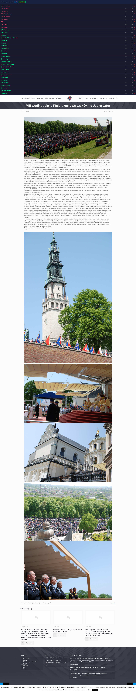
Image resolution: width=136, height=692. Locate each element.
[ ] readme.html (4, 48)
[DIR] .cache (4, 27)
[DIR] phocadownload (6, 14)
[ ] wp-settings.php (5, 85)
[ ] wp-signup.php (5, 88)
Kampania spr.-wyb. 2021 (29, 661)
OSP (24, 667)
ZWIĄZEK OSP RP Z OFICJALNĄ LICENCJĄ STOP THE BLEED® (67, 630)
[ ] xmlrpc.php (4, 93)
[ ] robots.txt (4, 51)
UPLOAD (22, 2)
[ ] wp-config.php (5, 69)
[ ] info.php (3, 43)
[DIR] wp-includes (5, 6)
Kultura (25, 663)
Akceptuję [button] (95, 689)
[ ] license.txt (4, 45)
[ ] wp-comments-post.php (7, 64)
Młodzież (25, 665)
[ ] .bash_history (5, 29)
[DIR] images (4, 19)
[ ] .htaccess (4, 32)
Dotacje (25, 660)
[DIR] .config (4, 24)
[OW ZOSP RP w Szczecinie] (69, 98)
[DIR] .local (3, 22)
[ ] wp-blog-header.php (6, 61)
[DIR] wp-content (5, 8)
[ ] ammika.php (4, 35)
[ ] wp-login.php (4, 80)
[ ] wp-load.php (4, 77)
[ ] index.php (4, 40)
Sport (24, 669)
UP (16, 2)
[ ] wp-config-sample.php (7, 66)
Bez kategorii (26, 658)
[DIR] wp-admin (5, 11)
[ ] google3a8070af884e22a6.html (9, 37)
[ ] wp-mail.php (4, 82)
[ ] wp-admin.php (5, 59)
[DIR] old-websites (5, 16)
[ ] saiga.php (4, 53)
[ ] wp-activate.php (5, 56)
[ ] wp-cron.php (4, 72)
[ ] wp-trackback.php (6, 90)
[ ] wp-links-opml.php (6, 74)
